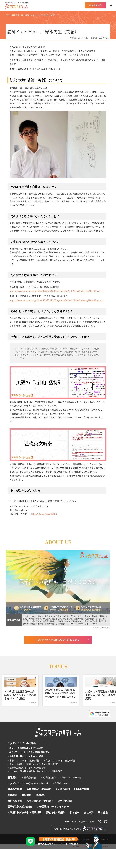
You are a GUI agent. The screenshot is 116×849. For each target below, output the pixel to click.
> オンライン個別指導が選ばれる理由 (25, 748)
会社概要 (89, 812)
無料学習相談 (65, 800)
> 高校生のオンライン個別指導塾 (59, 760)
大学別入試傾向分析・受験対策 (24, 812)
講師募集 (103, 812)
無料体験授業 (15, 800)
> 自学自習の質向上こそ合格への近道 (25, 756)
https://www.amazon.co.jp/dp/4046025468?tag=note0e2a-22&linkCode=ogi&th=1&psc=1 (56, 291)
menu (111, 5)
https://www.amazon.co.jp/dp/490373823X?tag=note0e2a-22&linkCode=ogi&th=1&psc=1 (56, 300)
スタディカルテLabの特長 (22, 743)
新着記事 (74, 812)
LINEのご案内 (81, 789)
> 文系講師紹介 (48, 777)
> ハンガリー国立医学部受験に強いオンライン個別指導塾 (35, 771)
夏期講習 (26, 794)
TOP (8, 15)
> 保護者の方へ (60, 783)
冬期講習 (41, 794)
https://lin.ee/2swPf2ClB (44, 514)
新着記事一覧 (17, 15)
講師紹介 (12, 777)
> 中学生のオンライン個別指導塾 (23, 760)
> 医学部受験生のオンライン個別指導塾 (26, 767)
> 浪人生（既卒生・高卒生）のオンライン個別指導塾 (33, 764)
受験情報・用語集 (55, 812)
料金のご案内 (15, 789)
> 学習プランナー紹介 (70, 777)
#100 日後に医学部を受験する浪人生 (80, 821)
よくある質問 (62, 789)
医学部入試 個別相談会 (20, 806)
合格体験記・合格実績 (39, 789)
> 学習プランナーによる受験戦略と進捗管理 (29, 752)
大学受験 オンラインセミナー (53, 806)
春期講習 (12, 794)
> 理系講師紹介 (29, 777)
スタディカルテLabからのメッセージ (28, 783)
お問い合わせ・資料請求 (40, 800)
